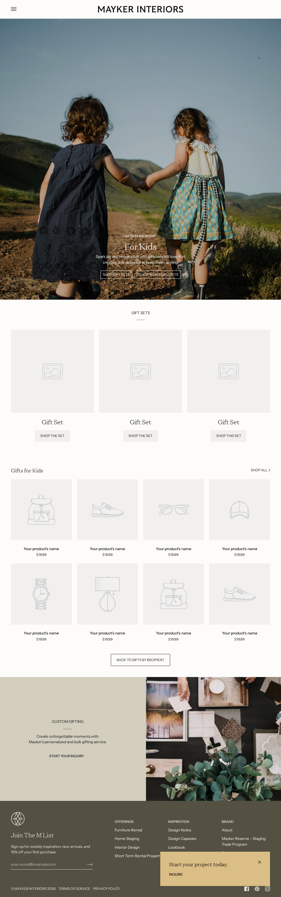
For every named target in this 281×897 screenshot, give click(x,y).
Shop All (259, 470)
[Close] (262, 860)
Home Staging (127, 838)
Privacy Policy (106, 889)
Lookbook (176, 847)
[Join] (85, 864)
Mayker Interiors (30, 889)
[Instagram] (267, 888)
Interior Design (127, 847)
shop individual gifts (158, 274)
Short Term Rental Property (138, 856)
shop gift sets (116, 274)
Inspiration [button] (178, 822)
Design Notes (179, 830)
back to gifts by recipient (140, 660)
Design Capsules (182, 838)
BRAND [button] (228, 822)
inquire (176, 874)
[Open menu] (19, 9)
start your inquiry (66, 756)
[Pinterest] (257, 888)
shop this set (228, 436)
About (227, 830)
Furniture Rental (128, 830)
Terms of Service (74, 889)
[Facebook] (246, 888)
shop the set (52, 436)
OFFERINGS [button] (124, 822)
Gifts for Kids (27, 470)
